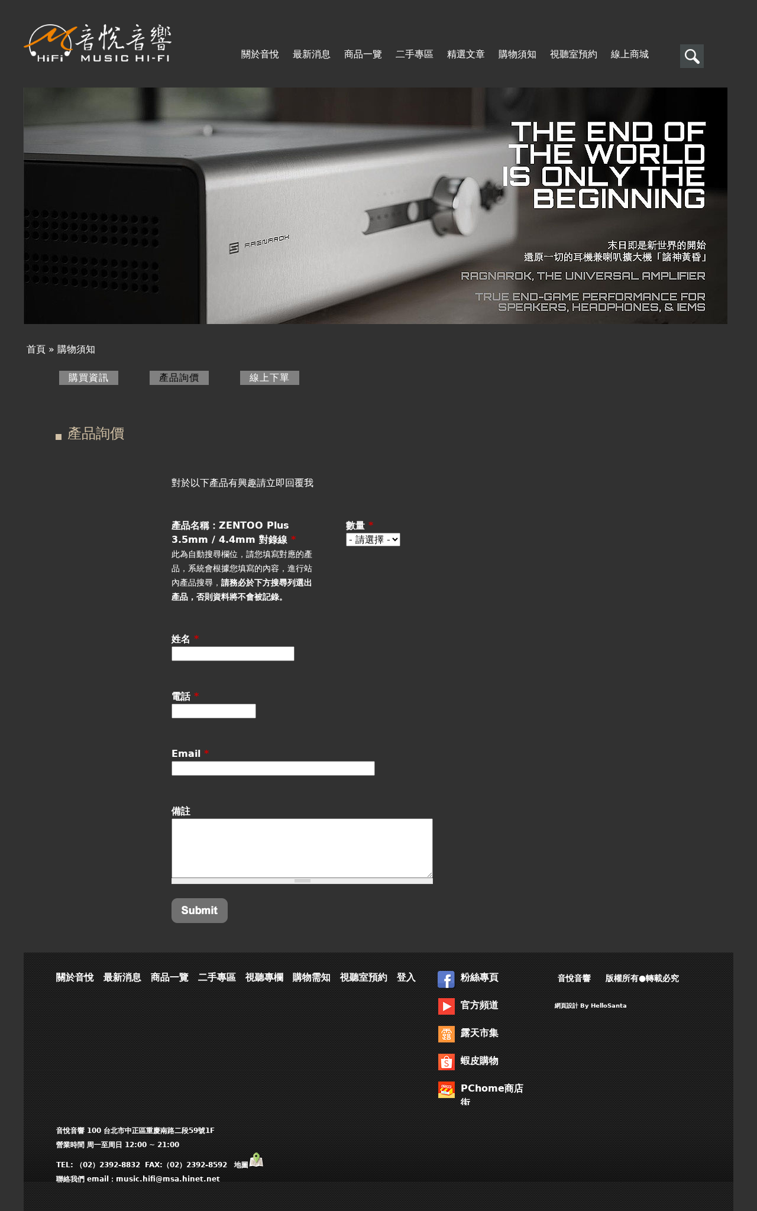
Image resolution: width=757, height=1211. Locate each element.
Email (190, 753)
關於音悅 (260, 54)
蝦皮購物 (480, 1060)
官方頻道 (480, 1005)
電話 (185, 696)
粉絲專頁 (480, 977)
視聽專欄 (264, 977)
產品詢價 (184, 377)
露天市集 (480, 1032)
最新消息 (312, 54)
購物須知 (517, 54)
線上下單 (270, 377)
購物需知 (312, 977)
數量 (359, 525)
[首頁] (98, 42)
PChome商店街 (492, 1094)
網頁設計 (566, 1005)
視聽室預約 (573, 54)
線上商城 (630, 54)
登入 (406, 977)
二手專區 (415, 54)
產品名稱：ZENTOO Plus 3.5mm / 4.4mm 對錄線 (234, 532)
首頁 (36, 349)
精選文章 (466, 54)
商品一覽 (363, 54)
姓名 (185, 639)
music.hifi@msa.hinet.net (168, 1179)
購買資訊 (89, 377)
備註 (181, 811)
